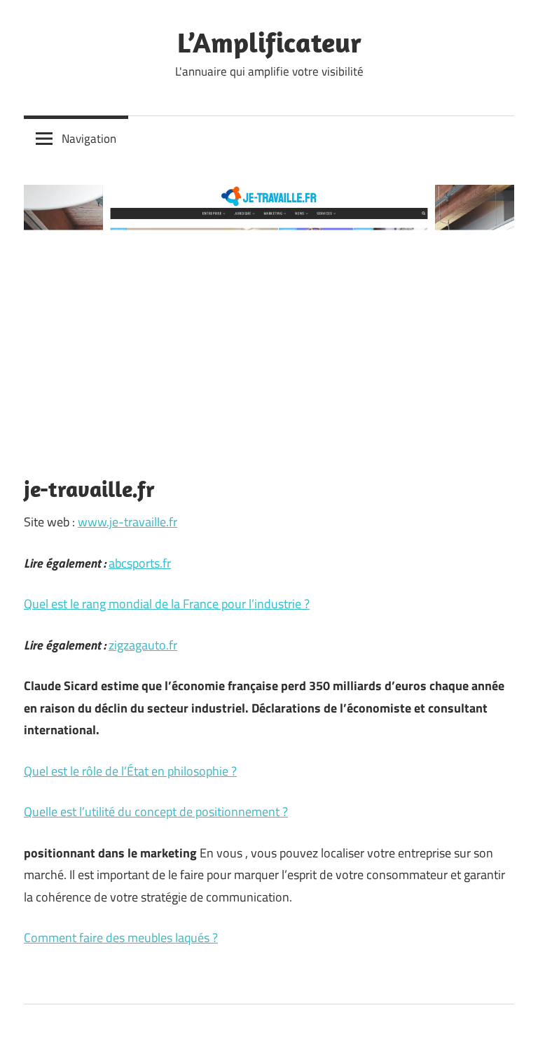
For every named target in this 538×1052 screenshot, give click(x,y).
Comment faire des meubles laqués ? (121, 937)
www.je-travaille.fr (127, 521)
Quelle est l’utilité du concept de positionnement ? (156, 811)
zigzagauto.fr (143, 645)
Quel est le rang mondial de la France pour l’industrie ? (167, 603)
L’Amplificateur (269, 41)
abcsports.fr (140, 563)
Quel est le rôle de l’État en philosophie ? (130, 771)
